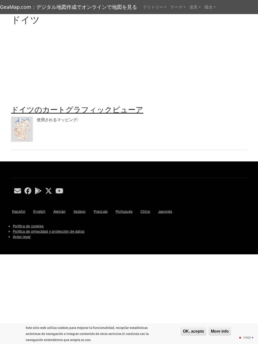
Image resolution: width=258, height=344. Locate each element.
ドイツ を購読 (13, 159)
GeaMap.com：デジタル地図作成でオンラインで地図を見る (68, 7)
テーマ (176, 7)
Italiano (80, 211)
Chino (145, 211)
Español (18, 211)
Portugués (124, 211)
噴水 (209, 7)
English (39, 211)
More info (220, 331)
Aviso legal (21, 236)
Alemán (59, 211)
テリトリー (153, 7)
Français (101, 211)
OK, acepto (193, 331)
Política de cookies (28, 225)
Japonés (165, 211)
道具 (193, 7)
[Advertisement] (129, 63)
